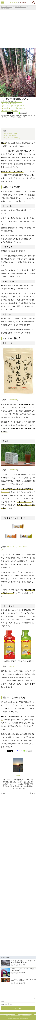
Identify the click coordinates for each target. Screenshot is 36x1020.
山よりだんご (22, 108)
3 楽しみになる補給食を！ (12, 137)
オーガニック (6, 110)
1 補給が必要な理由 (10, 133)
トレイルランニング (17, 103)
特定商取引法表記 (26, 1014)
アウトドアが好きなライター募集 (25, 1014)
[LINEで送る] (27, 751)
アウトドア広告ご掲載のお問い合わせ (7, 1014)
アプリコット (23, 105)
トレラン (12, 108)
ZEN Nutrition (12, 400)
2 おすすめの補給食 (10, 135)
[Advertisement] (18, 29)
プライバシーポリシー (15, 1014)
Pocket (19, 751)
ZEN (15, 105)
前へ (4, 793)
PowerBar (11, 666)
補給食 (5, 108)
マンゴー (5, 103)
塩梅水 (15, 110)
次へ (31, 793)
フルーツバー (6, 105)
